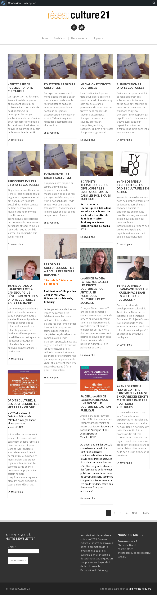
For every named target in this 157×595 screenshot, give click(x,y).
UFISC (93, 437)
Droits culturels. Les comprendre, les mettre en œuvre (23, 404)
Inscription (30, 3)
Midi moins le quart (140, 588)
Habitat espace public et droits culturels (20, 88)
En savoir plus (15, 139)
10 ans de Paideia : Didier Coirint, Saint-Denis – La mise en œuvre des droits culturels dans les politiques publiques (133, 397)
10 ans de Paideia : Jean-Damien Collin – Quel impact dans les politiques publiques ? (132, 292)
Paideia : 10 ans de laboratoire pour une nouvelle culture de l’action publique (95, 403)
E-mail (12, 546)
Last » (146, 513)
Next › (135, 513)
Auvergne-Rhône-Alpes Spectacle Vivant (95, 433)
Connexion (14, 3)
